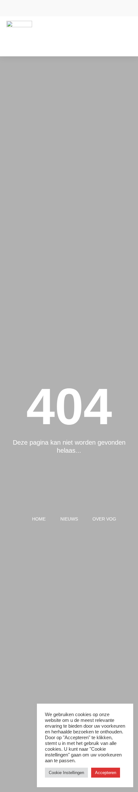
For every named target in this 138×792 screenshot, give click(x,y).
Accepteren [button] (105, 772)
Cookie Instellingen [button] (66, 772)
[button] (127, 31)
